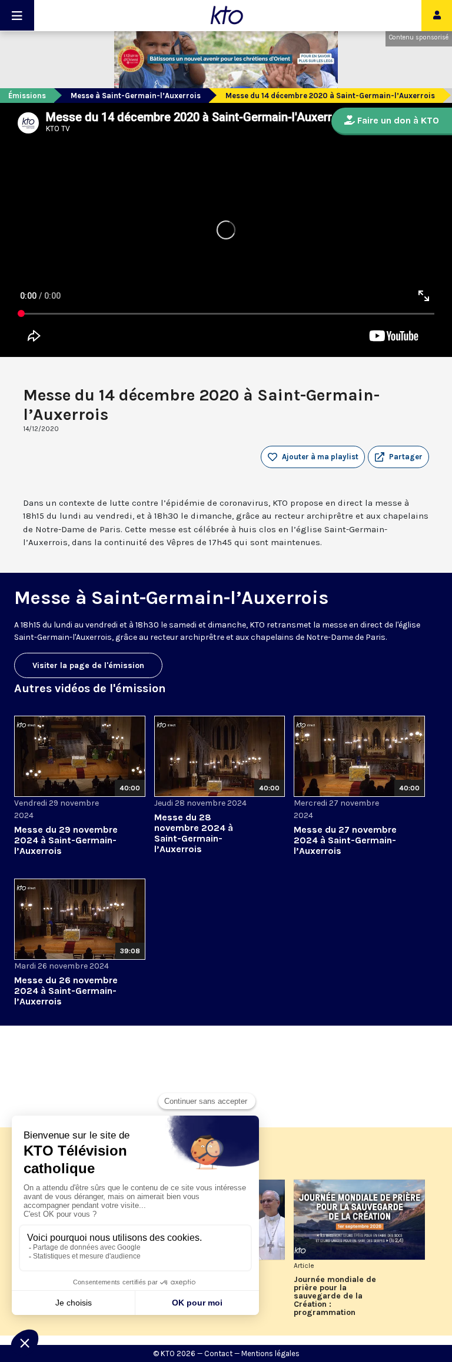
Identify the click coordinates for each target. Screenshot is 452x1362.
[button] (398, 457)
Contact (218, 1353)
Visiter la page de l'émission (88, 665)
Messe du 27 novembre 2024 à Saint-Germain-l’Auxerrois (345, 840)
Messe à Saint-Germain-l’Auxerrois (136, 95)
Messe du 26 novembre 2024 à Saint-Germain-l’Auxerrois (66, 990)
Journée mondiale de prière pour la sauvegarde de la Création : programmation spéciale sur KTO (335, 1296)
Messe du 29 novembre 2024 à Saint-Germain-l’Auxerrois (66, 840)
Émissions (27, 95)
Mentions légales (270, 1353)
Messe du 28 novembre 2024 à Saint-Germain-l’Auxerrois (193, 833)
